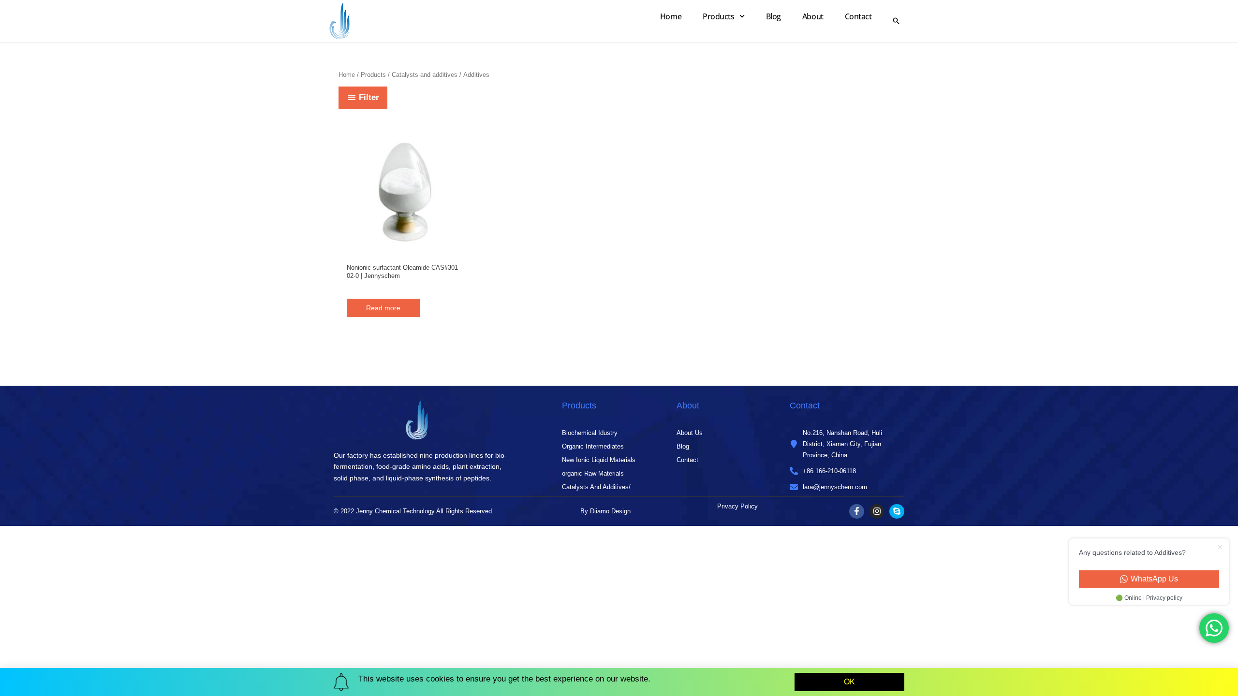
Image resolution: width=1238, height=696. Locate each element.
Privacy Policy (737, 506)
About (813, 16)
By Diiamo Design (605, 511)
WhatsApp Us (1154, 579)
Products (718, 16)
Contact (858, 16)
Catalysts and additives (424, 74)
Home (670, 16)
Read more (383, 308)
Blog (773, 16)
